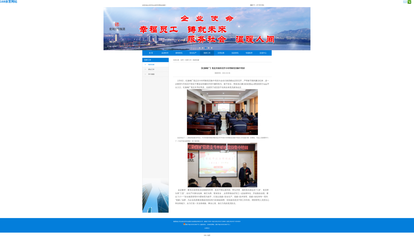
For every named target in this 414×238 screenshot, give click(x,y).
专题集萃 (249, 53)
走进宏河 (165, 53)
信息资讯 (235, 53)
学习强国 (151, 74)
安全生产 (193, 53)
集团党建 (151, 64)
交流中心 (263, 53)
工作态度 (207, 28)
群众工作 (151, 69)
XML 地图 (207, 235)
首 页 (151, 53)
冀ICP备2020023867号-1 (223, 224)
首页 (182, 60)
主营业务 (221, 53)
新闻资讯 (179, 53)
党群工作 (207, 53)
